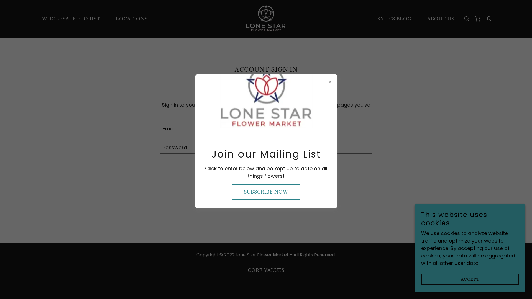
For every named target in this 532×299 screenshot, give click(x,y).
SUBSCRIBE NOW (266, 192)
